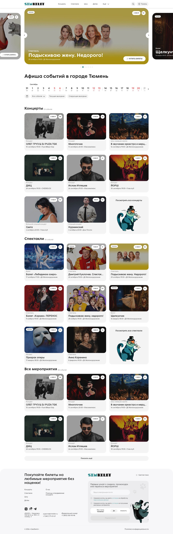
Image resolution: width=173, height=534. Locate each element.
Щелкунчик (117, 316)
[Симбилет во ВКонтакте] (26, 509)
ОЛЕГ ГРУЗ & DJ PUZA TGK (41, 144)
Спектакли (75, 4)
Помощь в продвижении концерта (55, 494)
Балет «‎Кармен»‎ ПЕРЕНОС (41, 316)
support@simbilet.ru (50, 514)
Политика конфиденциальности (137, 529)
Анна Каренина (77, 357)
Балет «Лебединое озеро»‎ (41, 274)
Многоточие (75, 144)
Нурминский (75, 227)
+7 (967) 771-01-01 (49, 516)
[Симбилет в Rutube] (30, 509)
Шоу (86, 4)
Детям (95, 4)
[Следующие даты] (148, 89)
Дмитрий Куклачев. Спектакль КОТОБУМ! (86, 274)
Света (29, 227)
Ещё (105, 4)
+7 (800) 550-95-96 (68, 515)
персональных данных (101, 500)
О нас (48, 489)
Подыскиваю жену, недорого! (85, 316)
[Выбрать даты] (27, 96)
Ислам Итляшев (77, 185)
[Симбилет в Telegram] (35, 509)
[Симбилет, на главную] (34, 4)
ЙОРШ (115, 185)
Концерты (62, 4)
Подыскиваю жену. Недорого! (128, 274)
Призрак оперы (35, 357)
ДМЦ (29, 185)
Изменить (123, 511)
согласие (115, 498)
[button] (24, 35)
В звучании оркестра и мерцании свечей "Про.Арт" (129, 144)
